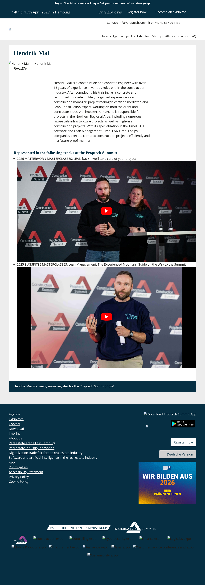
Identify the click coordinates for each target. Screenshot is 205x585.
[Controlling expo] (83, 540)
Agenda (118, 36)
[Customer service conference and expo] (163, 549)
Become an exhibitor (170, 12)
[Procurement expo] (64, 549)
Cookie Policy (19, 481)
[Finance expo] (150, 540)
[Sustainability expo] (103, 557)
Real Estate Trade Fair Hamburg (32, 443)
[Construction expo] (48, 540)
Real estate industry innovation (31, 448)
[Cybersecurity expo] (118, 540)
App (12, 462)
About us (15, 438)
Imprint (14, 433)
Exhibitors (144, 36)
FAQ (193, 36)
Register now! (137, 12)
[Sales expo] (121, 549)
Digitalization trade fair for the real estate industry (45, 453)
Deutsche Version (180, 454)
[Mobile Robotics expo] (29, 549)
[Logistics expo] (179, 540)
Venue (184, 36)
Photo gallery (18, 467)
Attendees (172, 36)
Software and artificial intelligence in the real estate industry (53, 457)
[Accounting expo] (20, 540)
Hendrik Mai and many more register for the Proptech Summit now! (64, 386)
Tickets (106, 36)
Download (16, 428)
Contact (14, 424)
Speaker (130, 36)
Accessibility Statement (26, 472)
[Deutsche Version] (193, 11)
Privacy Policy (19, 477)
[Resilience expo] (95, 549)
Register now (183, 442)
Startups (158, 36)
